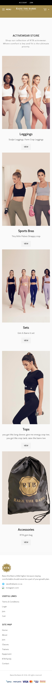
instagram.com (12, 588)
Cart (4, 616)
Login (4, 606)
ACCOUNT (23, 3)
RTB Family (6, 659)
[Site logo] (26, 9)
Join (3, 611)
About (4, 635)
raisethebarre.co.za (14, 584)
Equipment (6, 654)
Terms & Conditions (10, 601)
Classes (5, 644)
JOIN (31, 3)
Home (4, 630)
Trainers (5, 649)
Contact (5, 663)
